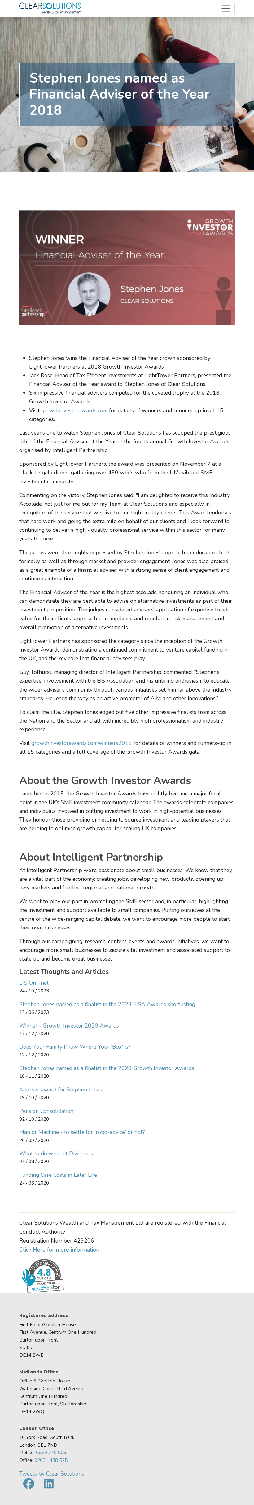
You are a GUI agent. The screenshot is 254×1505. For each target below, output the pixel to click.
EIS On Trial (34, 983)
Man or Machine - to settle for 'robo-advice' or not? (82, 1132)
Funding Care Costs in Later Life (58, 1175)
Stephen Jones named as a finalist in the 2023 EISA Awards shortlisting (107, 1004)
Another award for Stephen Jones (60, 1089)
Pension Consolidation (46, 1111)
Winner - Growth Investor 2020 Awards (69, 1025)
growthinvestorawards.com (74, 410)
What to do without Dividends (56, 1153)
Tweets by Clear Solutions (51, 1473)
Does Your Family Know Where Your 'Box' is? (75, 1046)
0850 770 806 (51, 1452)
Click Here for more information (59, 1249)
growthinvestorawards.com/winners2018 (82, 743)
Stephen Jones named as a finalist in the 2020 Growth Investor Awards (106, 1068)
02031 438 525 (51, 1460)
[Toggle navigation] (226, 8)
